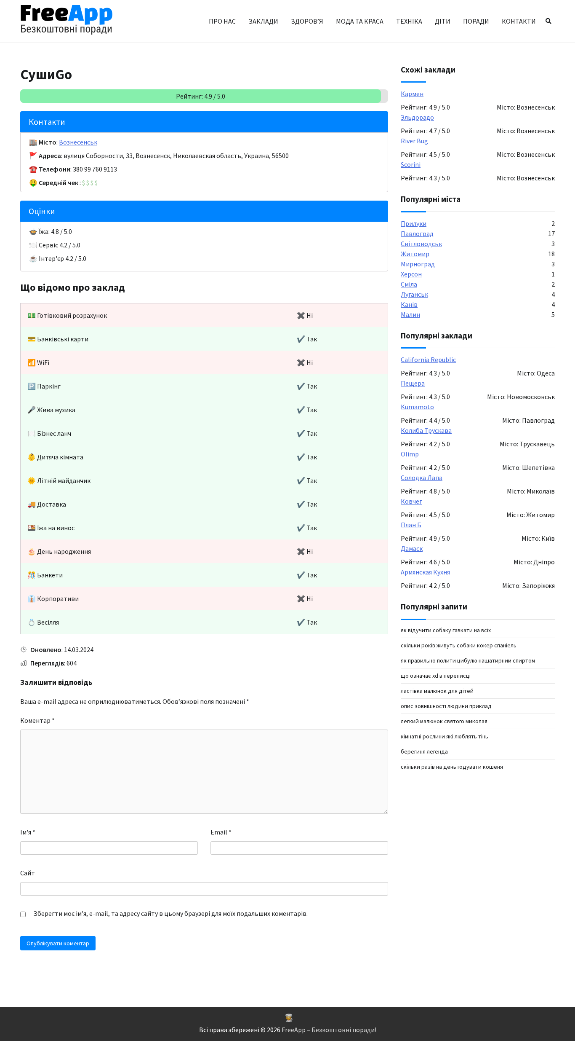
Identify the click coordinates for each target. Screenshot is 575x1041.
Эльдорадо (417, 117)
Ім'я (27, 832)
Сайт (27, 873)
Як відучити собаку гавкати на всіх (446, 630)
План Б (411, 525)
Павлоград (417, 233)
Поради (476, 21)
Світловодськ (421, 243)
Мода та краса (359, 21)
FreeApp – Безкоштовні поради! (329, 1029)
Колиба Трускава (426, 431)
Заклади (263, 21)
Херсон (411, 274)
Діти (442, 21)
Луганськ (414, 294)
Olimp (410, 454)
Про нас (222, 21)
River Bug (414, 141)
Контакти (519, 21)
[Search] (548, 21)
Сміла (409, 284)
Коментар (37, 720)
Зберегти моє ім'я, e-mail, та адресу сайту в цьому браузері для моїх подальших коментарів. (170, 913)
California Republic (428, 360)
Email (221, 832)
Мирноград (418, 264)
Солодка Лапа (421, 478)
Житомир (415, 254)
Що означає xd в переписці (436, 675)
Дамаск (412, 549)
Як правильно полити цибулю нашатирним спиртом (468, 660)
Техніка (409, 21)
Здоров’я (307, 21)
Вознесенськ (78, 142)
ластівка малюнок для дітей (437, 691)
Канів (409, 304)
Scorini (411, 165)
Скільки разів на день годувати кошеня (452, 766)
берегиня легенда (424, 751)
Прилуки (413, 223)
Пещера (413, 383)
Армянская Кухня (425, 572)
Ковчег (411, 501)
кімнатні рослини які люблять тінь (444, 736)
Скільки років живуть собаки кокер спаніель (458, 645)
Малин (410, 314)
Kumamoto (417, 407)
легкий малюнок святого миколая (444, 721)
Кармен (412, 94)
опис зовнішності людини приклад (446, 706)
